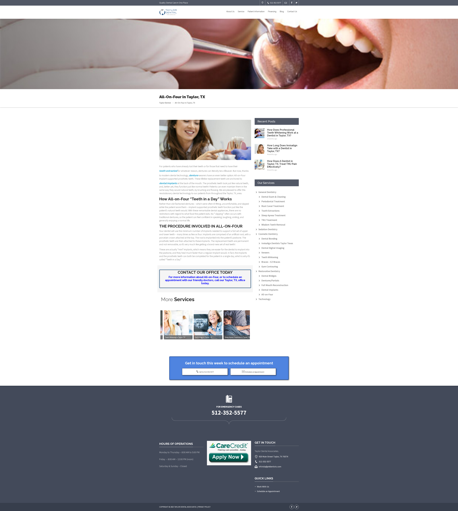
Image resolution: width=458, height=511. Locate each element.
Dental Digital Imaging (272, 247)
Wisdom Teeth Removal (273, 224)
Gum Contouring (269, 266)
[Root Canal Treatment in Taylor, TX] (228, 324)
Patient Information (256, 11)
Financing (272, 11)
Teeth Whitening (269, 257)
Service (241, 11)
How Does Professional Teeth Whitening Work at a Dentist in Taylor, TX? (282, 132)
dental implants (168, 183)
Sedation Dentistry (267, 229)
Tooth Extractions (270, 210)
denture (193, 175)
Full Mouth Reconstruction (274, 285)
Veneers (265, 252)
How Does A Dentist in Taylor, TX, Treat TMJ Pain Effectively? (282, 164)
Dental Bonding (269, 238)
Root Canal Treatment (272, 205)
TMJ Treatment (269, 219)
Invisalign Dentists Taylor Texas (277, 243)
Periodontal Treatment (273, 201)
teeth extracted (168, 170)
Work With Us (263, 486)
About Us (230, 11)
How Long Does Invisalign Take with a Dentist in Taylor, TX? (282, 148)
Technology (264, 299)
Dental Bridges (268, 275)
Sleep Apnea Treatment (273, 215)
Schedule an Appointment (254, 372)
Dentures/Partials (270, 280)
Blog (282, 11)
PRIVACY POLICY (204, 507)
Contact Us (292, 11)
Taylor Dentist (165, 103)
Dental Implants (269, 289)
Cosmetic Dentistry (268, 233)
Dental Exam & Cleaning (273, 196)
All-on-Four (267, 294)
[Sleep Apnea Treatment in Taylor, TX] (168, 324)
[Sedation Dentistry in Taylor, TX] (198, 324)
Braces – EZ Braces (270, 261)
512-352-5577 (275, 3)
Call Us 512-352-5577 (206, 372)
